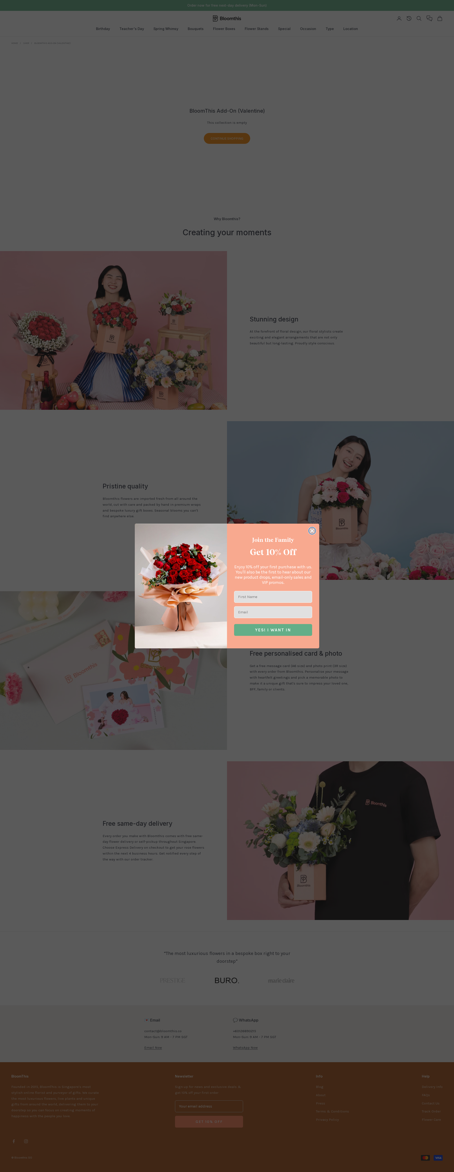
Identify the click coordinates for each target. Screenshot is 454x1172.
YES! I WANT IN (273, 630)
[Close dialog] (312, 530)
